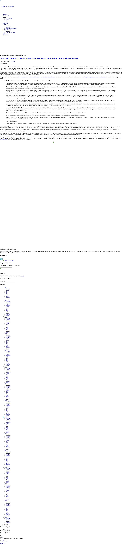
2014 (6, 450)
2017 (6, 400)
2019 (6, 367)
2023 (6, 300)
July (6, 291)
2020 (6, 350)
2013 (6, 467)
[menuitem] (62, 14)
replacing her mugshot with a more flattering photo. (94, 77)
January (7, 298)
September (8, 305)
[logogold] (7, 6)
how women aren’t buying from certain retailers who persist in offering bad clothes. (37, 77)
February (8, 297)
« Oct (1, 537)
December (8, 301)
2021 (6, 333)
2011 (6, 500)
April (7, 295)
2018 (6, 383)
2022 (6, 317)
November (8, 302)
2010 (6, 517)
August (7, 290)
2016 (6, 417)
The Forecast (12, 61)
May (7, 293)
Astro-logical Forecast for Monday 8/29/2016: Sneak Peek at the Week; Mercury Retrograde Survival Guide (39, 58)
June (7, 292)
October (7, 288)
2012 (6, 483)
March (7, 296)
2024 (6, 287)
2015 (6, 433)
